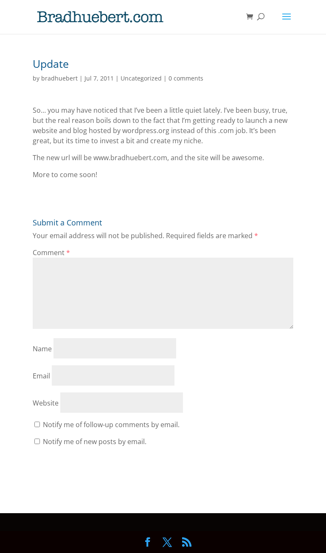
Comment (51, 252)
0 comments (186, 78)
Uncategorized (141, 78)
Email (41, 376)
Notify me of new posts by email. (94, 441)
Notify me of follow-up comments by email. (111, 424)
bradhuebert (59, 78)
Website (46, 403)
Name (42, 348)
